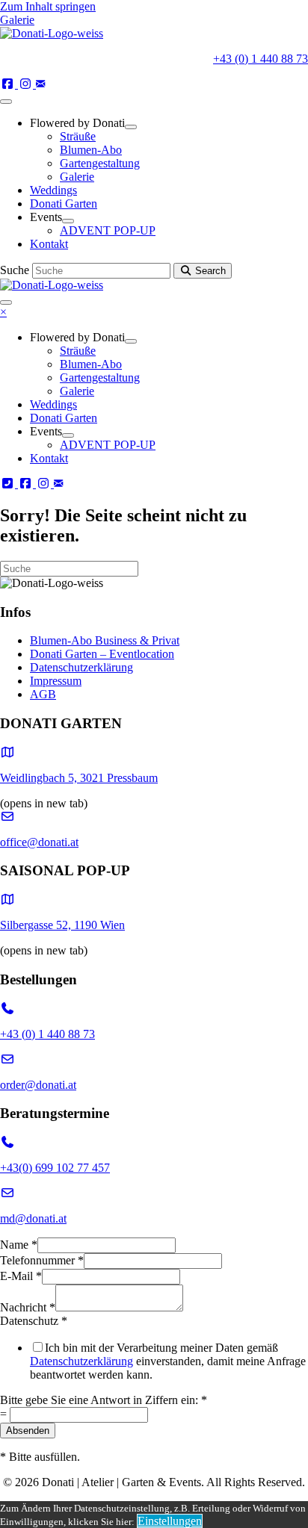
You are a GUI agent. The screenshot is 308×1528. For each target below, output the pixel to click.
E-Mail (21, 1276)
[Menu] (6, 101)
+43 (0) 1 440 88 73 (260, 58)
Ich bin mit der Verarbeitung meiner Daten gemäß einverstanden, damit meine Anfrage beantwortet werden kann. (168, 1361)
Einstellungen (170, 1521)
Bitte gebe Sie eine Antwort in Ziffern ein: (103, 1400)
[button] (9, 84)
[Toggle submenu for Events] (68, 221)
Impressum (55, 680)
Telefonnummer (42, 1260)
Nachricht (27, 1307)
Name (18, 1244)
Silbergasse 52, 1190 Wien (62, 925)
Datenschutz (33, 1320)
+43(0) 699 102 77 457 (55, 1167)
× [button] (3, 311)
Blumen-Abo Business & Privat (104, 640)
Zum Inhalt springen (48, 6)
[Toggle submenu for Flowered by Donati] (131, 127)
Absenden (27, 1430)
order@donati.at (38, 1084)
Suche (16, 270)
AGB (43, 694)
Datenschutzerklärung (81, 667)
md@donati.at (33, 1218)
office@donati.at (39, 842)
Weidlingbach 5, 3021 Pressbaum (79, 777)
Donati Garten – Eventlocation (102, 653)
